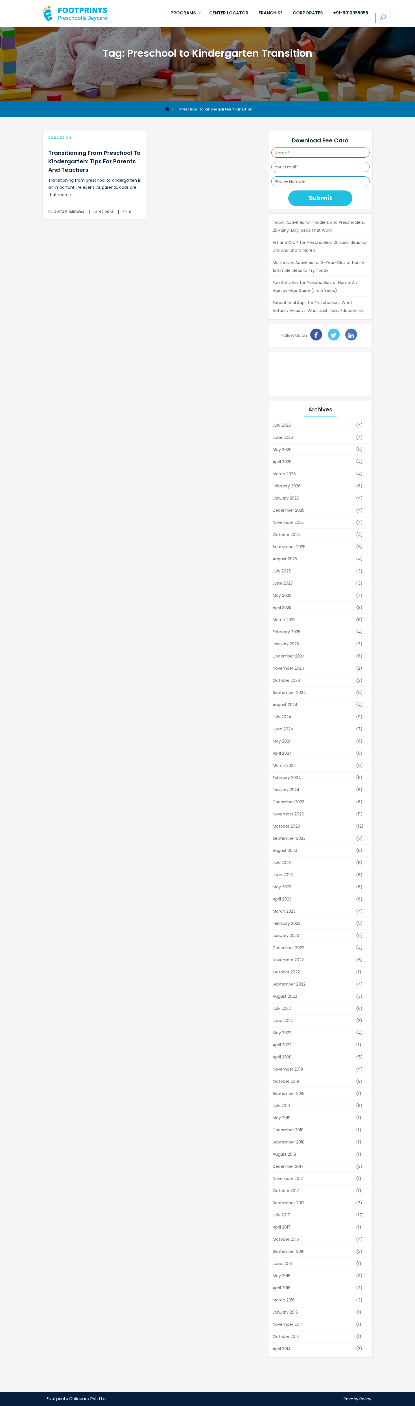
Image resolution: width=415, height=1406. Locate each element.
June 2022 (283, 1020)
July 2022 (282, 1008)
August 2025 (285, 559)
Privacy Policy (357, 1399)
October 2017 (286, 1191)
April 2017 (281, 1227)
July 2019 (281, 1105)
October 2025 (286, 534)
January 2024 (286, 790)
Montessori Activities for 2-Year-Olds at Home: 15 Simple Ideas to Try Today (319, 266)
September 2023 (289, 838)
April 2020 (282, 1057)
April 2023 (282, 899)
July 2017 (281, 1215)
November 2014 (288, 1324)
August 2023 (285, 850)
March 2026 (284, 474)
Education (59, 137)
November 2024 (288, 668)
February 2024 (287, 777)
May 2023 (282, 887)
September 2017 (289, 1203)
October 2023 (286, 826)
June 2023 (283, 875)
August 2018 (284, 1154)
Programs (183, 13)
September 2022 (289, 984)
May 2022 (282, 1033)
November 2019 (288, 1069)
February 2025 (286, 632)
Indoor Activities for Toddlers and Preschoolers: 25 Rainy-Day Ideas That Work (319, 226)
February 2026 (287, 486)
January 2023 (286, 935)
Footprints (57, 1398)
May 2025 (282, 595)
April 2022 (282, 1045)
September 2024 (289, 692)
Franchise (271, 13)
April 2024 (282, 753)
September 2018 (289, 1142)
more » (64, 195)
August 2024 (285, 705)
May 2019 (281, 1118)
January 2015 (285, 1312)
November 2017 (288, 1178)
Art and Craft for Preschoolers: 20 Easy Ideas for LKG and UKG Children (320, 246)
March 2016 (284, 1300)
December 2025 (288, 510)
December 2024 (289, 656)
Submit (320, 198)
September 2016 (289, 1251)
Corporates (308, 13)
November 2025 (288, 522)
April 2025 (282, 607)
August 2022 (285, 996)
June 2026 (283, 437)
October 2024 (286, 680)
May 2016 (281, 1276)
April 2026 (282, 462)
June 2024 (283, 729)
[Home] (167, 109)
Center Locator (228, 13)
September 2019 (289, 1093)
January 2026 (286, 498)
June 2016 (282, 1263)
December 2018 (288, 1130)
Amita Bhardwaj (66, 211)
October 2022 (286, 972)
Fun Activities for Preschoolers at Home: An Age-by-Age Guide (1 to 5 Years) (315, 286)
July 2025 (282, 571)
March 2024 (284, 765)
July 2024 (282, 717)
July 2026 (282, 425)
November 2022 (288, 960)
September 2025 (289, 547)
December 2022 (288, 948)
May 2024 (282, 741)
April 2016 (281, 1288)
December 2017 (288, 1166)
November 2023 (288, 814)
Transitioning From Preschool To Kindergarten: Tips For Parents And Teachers (94, 161)
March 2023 (284, 911)
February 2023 (286, 923)
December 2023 (288, 802)
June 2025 (283, 583)
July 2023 (282, 862)
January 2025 (286, 644)
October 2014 (286, 1336)
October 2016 (286, 1239)
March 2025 (284, 619)
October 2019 (286, 1081)
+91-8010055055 (350, 13)
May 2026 (282, 449)
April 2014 (282, 1348)
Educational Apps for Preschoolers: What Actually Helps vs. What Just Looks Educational (318, 306)
